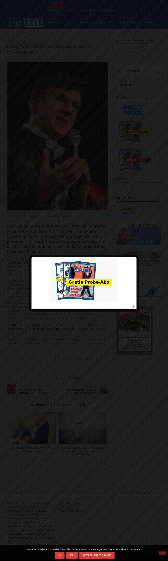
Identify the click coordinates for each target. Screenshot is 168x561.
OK (59, 555)
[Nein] (162, 553)
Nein (71, 555)
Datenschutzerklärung (97, 555)
